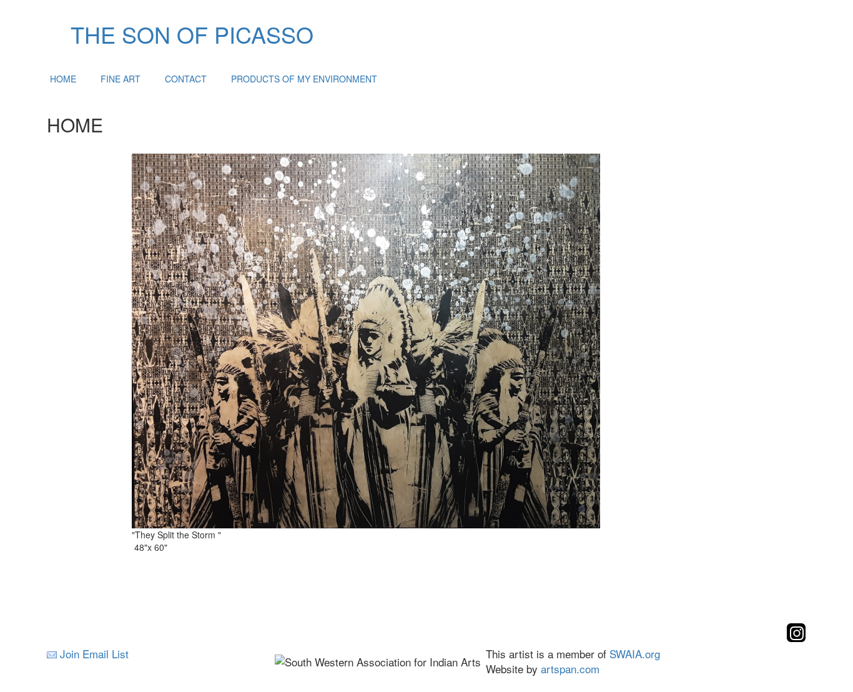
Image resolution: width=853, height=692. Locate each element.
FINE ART (121, 78)
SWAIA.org (634, 653)
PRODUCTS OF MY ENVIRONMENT (304, 78)
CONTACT (186, 78)
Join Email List (94, 653)
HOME (63, 78)
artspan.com (570, 668)
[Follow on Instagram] (796, 638)
